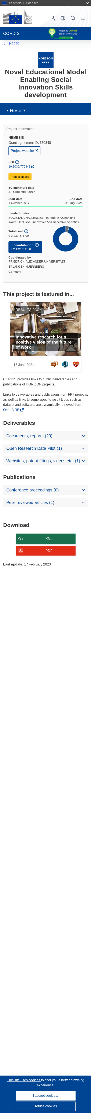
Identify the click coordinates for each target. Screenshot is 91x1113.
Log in (52, 18)
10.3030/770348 (19, 166)
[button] (63, 18)
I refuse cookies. (45, 1106)
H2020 (14, 43)
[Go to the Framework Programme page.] (46, 60)
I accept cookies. (45, 1095)
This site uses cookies (24, 1080)
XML (49, 539)
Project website (23, 152)
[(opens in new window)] (17, 16)
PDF (49, 551)
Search (73, 18)
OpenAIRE (11, 410)
